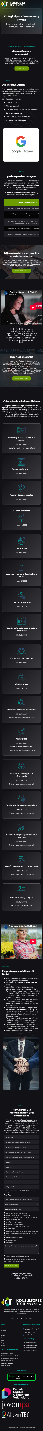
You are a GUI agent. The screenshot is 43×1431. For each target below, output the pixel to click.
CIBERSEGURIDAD (11, 1240)
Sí (6, 1195)
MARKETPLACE (10, 1229)
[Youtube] (25, 1318)
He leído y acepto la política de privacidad (17, 1256)
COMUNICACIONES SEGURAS (14, 1224)
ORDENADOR (9, 1242)
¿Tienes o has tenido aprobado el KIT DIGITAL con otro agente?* (19, 1192)
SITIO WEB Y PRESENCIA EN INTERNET (17, 1213)
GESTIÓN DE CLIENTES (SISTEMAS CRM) (17, 1227)
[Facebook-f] (21, 1318)
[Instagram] (30, 1318)
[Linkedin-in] (13, 1318)
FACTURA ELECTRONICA (13, 1220)
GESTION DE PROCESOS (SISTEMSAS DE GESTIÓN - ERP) (22, 1218)
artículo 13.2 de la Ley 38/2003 (20, 1002)
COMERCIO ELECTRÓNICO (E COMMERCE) (18, 1215)
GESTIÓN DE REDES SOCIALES (15, 1222)
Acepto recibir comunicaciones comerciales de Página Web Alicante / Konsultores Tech (20, 1260)
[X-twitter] (17, 1318)
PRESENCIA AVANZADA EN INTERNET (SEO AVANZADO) (22, 1231)
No (10, 1195)
